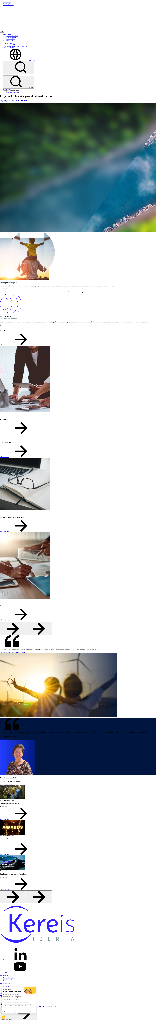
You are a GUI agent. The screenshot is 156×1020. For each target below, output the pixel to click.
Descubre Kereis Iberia (9, 978)
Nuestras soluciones (5, 983)
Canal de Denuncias (51, 1006)
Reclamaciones (40, 1006)
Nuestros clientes (7, 980)
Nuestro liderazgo (7, 979)
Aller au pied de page (8, 5)
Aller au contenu (7, 3)
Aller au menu (7, 2)
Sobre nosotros (4, 975)
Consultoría (6, 986)
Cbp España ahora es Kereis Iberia (14, 100)
